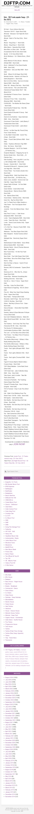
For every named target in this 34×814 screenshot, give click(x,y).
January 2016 (9, 783)
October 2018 (9, 765)
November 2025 (10, 698)
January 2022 (9, 711)
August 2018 (9, 769)
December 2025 (10, 695)
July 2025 (8, 707)
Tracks (16, 23)
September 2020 (10, 747)
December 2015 (10, 785)
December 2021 (10, 713)
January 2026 (9, 693)
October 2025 (9, 700)
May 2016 (8, 776)
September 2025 (10, 702)
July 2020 (8, 751)
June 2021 (8, 727)
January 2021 (9, 738)
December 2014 (10, 794)
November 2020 (10, 742)
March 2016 (9, 781)
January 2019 (9, 763)
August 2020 (9, 749)
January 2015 (9, 792)
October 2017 (9, 772)
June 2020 (8, 754)
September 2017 (10, 774)
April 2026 (8, 686)
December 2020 (10, 740)
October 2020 (9, 745)
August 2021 (9, 722)
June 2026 (8, 682)
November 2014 (10, 796)
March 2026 (9, 689)
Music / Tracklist (25, 22)
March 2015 (9, 787)
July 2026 (8, 680)
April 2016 (8, 778)
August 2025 (9, 704)
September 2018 (10, 767)
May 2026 (8, 684)
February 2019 (9, 760)
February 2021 (9, 736)
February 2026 (9, 691)
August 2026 (9, 677)
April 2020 (8, 758)
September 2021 (10, 720)
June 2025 (8, 709)
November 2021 (10, 715)
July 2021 (8, 724)
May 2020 (8, 756)
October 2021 (9, 718)
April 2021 (8, 731)
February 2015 (9, 790)
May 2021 (8, 729)
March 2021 (9, 733)
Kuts (12, 23)
